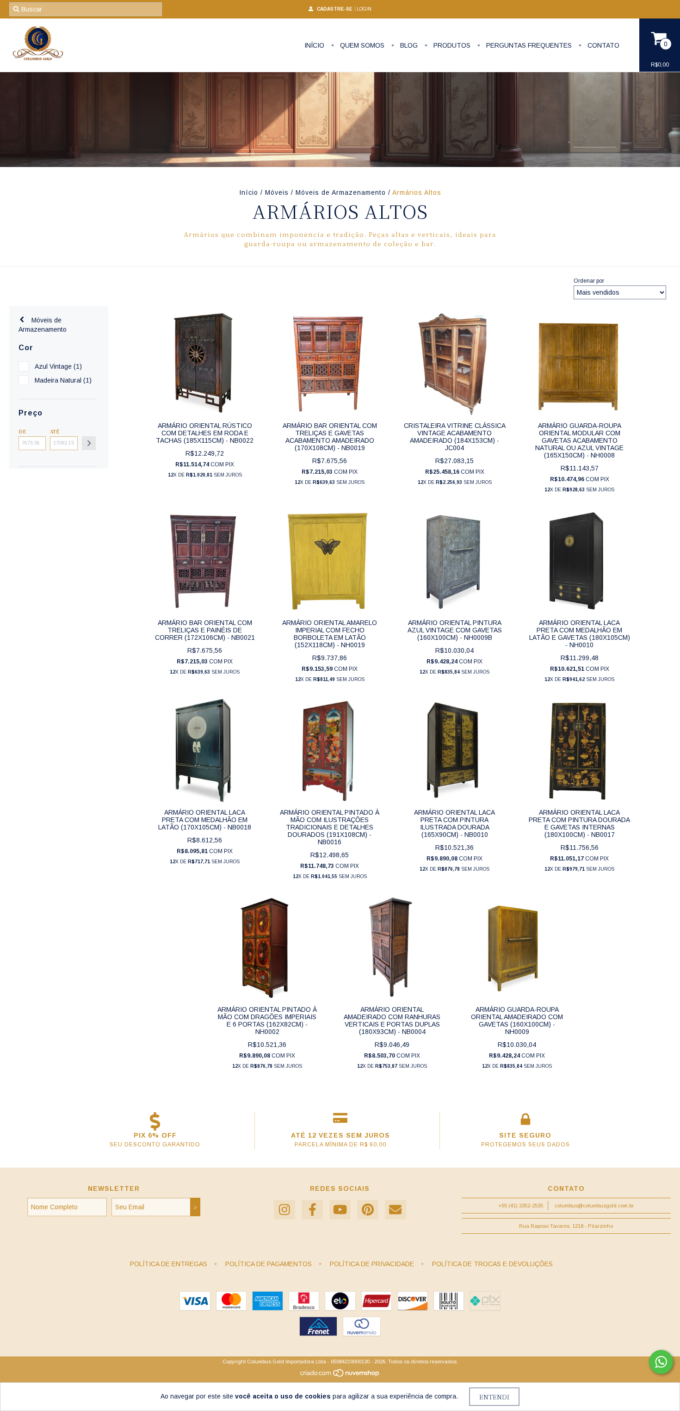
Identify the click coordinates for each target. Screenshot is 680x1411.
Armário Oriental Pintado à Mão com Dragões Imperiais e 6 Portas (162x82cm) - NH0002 (267, 1020)
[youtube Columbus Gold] (340, 1210)
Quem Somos (361, 45)
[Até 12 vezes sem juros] (340, 1121)
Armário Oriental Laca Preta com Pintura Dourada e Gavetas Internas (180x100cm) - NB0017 (579, 823)
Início (314, 45)
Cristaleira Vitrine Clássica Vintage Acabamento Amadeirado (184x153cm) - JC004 (455, 437)
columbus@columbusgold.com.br (594, 1205)
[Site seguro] (525, 1121)
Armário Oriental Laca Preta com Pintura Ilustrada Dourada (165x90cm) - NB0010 (454, 823)
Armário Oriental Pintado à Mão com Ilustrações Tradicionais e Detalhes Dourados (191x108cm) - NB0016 (329, 827)
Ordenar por (589, 281)
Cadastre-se (334, 9)
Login (364, 9)
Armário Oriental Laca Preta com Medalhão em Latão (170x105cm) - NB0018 (204, 820)
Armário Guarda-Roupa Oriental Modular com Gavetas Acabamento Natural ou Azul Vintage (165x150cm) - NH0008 (579, 440)
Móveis (277, 192)
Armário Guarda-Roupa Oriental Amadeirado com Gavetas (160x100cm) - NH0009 (517, 1020)
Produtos (451, 45)
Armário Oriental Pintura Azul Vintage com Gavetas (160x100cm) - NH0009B (455, 630)
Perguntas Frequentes (528, 45)
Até (54, 431)
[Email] (395, 1210)
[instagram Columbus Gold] (284, 1210)
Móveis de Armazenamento (341, 192)
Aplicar (89, 443)
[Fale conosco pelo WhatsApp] (661, 1362)
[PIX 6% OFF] (155, 1121)
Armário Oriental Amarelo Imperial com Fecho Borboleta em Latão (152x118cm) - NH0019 (329, 634)
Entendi (494, 1396)
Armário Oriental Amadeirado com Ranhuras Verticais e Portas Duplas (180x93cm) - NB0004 (392, 1020)
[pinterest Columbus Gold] (367, 1210)
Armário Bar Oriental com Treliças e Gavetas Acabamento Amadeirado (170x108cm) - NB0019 (330, 437)
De (22, 431)
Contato (602, 45)
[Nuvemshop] (340, 1375)
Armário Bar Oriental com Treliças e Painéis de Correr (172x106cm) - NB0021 (205, 630)
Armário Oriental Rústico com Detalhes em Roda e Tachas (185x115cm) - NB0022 (204, 433)
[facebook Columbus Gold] (312, 1210)
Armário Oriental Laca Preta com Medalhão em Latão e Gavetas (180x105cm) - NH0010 (579, 634)
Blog (408, 45)
